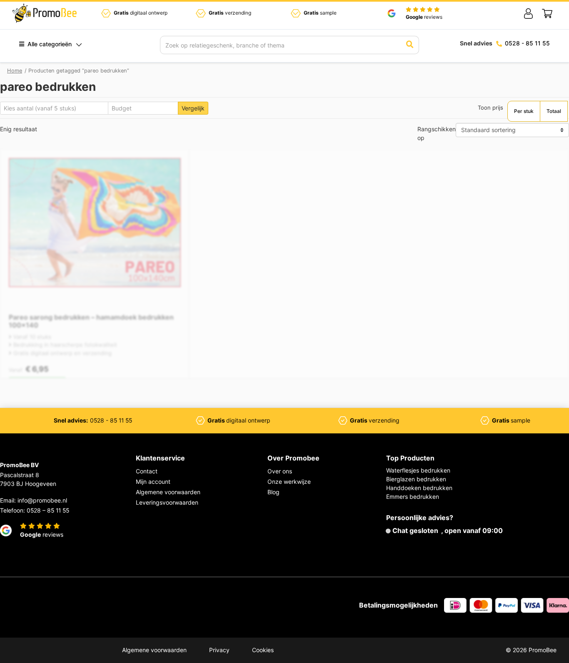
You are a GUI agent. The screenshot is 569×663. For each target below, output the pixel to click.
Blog (273, 491)
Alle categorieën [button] (49, 44)
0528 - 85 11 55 (527, 43)
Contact (146, 471)
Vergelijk (193, 108)
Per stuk (524, 111)
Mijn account (153, 481)
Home (14, 71)
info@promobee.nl (42, 500)
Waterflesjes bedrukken (418, 470)
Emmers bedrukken (412, 496)
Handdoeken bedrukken (419, 487)
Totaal (554, 111)
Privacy (219, 649)
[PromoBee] (44, 13)
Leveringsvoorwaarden (167, 502)
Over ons (279, 471)
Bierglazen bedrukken (416, 479)
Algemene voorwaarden (168, 491)
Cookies (263, 649)
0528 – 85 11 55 (48, 510)
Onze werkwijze (289, 481)
